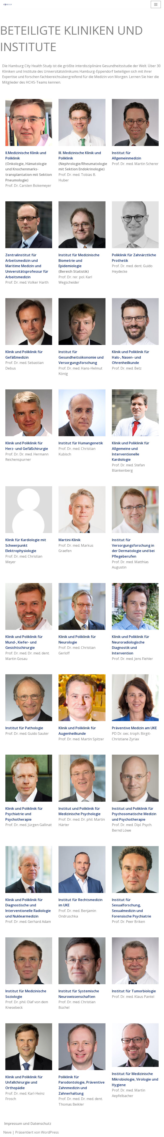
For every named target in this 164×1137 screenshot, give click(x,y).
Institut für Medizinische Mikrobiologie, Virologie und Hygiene (135, 1079)
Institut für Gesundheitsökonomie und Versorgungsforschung (81, 357)
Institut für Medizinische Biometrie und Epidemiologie (79, 260)
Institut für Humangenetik (81, 443)
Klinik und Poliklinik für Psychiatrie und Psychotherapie (24, 814)
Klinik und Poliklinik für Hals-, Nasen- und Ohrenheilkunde (130, 357)
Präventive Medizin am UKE (134, 728)
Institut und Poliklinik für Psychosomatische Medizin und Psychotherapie (134, 814)
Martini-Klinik (70, 540)
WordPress (50, 1132)
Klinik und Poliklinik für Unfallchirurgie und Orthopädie (24, 1082)
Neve (7, 1132)
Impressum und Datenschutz (27, 1123)
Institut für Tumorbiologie (134, 991)
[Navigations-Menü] (156, 4)
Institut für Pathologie (24, 728)
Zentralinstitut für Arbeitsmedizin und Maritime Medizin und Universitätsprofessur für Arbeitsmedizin (26, 266)
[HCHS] (7, 4)
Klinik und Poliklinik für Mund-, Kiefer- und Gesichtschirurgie (24, 642)
